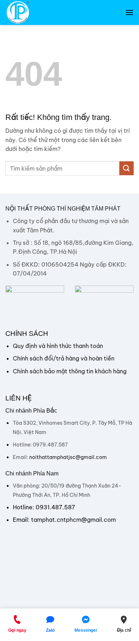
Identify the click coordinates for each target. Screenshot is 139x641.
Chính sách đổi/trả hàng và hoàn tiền (63, 358)
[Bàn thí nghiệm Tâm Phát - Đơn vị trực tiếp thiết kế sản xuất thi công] (41, 12)
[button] (129, 12)
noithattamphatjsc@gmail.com (68, 457)
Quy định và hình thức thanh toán (58, 345)
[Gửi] (126, 168)
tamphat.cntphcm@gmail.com (73, 519)
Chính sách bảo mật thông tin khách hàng (70, 371)
